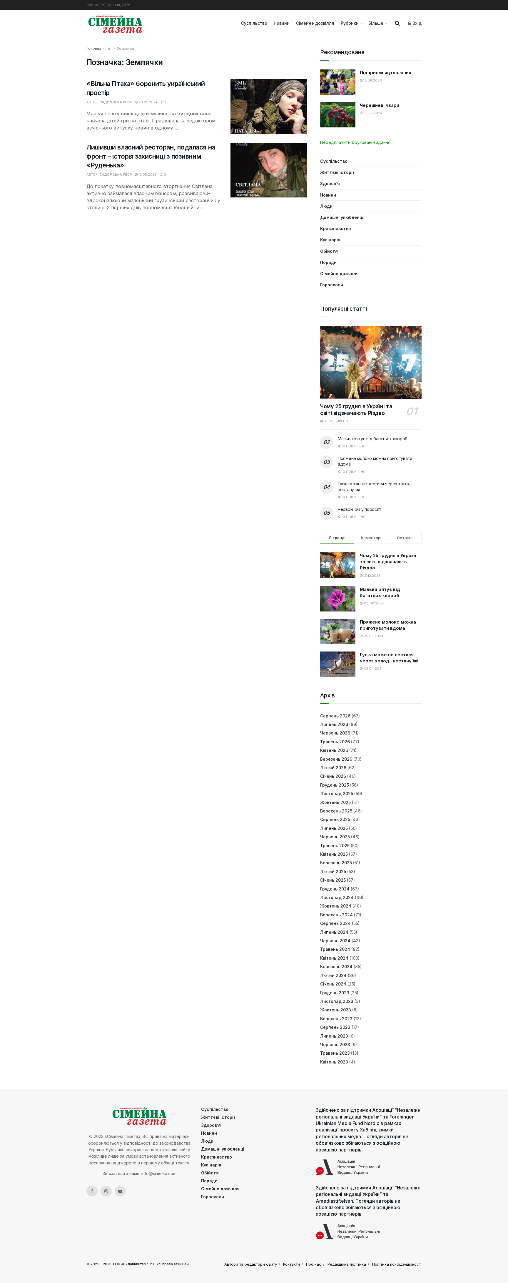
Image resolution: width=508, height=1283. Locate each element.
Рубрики (350, 23)
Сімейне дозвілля (315, 23)
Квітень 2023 (334, 1061)
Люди (326, 206)
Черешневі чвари (379, 105)
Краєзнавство (335, 228)
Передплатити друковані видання (355, 142)
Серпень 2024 (335, 923)
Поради (328, 262)
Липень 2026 (334, 724)
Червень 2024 (335, 940)
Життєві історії (337, 172)
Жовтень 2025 (335, 802)
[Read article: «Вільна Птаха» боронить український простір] (268, 106)
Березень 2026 (336, 759)
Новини (282, 23)
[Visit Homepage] (115, 23)
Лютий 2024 (333, 975)
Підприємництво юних (385, 72)
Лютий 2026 (333, 767)
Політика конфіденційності (397, 1264)
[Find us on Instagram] (106, 1191)
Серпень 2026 (335, 715)
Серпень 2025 (335, 819)
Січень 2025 (333, 880)
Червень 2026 (335, 732)
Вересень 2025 (336, 810)
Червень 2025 (335, 836)
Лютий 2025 (333, 871)
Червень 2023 (335, 1044)
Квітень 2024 (334, 957)
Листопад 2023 (336, 1001)
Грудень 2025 (334, 784)
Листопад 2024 (337, 897)
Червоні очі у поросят (359, 509)
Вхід (416, 23)
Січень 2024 (333, 983)
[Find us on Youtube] (120, 1191)
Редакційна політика (346, 1264)
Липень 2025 (334, 828)
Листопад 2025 (336, 793)
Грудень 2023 (334, 992)
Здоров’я (330, 183)
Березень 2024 (336, 966)
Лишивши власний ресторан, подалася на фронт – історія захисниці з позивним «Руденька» (150, 156)
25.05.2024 (372, 113)
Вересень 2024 (336, 914)
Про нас (313, 1264)
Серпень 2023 (335, 1027)
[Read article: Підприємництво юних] (337, 82)
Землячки (125, 48)
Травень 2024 (335, 949)
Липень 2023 (334, 1035)
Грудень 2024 (335, 888)
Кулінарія (330, 239)
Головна (93, 48)
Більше (375, 23)
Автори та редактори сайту (250, 1264)
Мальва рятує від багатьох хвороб (372, 438)
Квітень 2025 (334, 854)
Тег (109, 48)
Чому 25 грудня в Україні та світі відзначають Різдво (356, 409)
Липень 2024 (334, 932)
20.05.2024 (148, 102)
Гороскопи (331, 284)
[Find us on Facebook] (92, 1191)
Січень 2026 (333, 776)
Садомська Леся (115, 102)
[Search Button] (397, 23)
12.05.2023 (147, 174)
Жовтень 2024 (335, 905)
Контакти (291, 1264)
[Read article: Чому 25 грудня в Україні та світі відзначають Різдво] (371, 362)
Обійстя (329, 251)
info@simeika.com (158, 1173)
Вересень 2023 (336, 1018)
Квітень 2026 (334, 750)
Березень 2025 (336, 862)
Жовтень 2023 (335, 1009)
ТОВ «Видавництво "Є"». (134, 1264)
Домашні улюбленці (341, 217)
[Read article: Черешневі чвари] (337, 114)
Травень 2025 (335, 845)
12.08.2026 (372, 80)
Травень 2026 (335, 741)
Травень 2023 (335, 1053)
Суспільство (254, 23)
